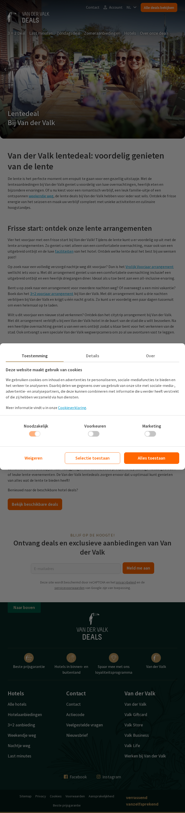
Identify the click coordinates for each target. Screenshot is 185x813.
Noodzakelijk (36, 426)
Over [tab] (150, 355)
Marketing (151, 426)
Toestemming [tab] (35, 355)
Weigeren (33, 458)
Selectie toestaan (92, 458)
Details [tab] (92, 355)
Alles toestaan (151, 458)
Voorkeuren (95, 426)
